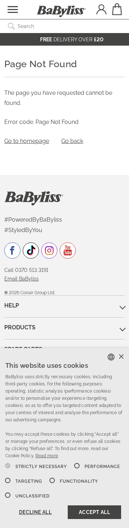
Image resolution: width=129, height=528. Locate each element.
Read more (46, 455)
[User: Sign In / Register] (101, 10)
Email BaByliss (21, 279)
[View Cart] (116, 9)
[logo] (33, 198)
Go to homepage (26, 141)
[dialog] (64, 438)
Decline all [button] (35, 512)
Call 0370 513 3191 (26, 270)
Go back (72, 141)
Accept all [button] (94, 512)
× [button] (121, 357)
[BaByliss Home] (61, 11)
